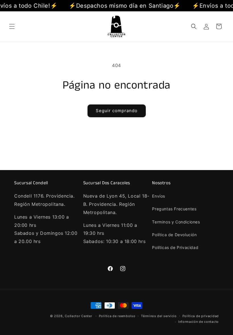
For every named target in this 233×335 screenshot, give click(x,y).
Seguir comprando (117, 110)
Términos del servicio (159, 316)
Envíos (158, 196)
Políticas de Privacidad (175, 247)
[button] (12, 26)
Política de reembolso (117, 316)
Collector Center (78, 316)
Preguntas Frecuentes (174, 208)
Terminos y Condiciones (176, 221)
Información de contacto (198, 322)
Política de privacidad (200, 316)
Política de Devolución (174, 234)
